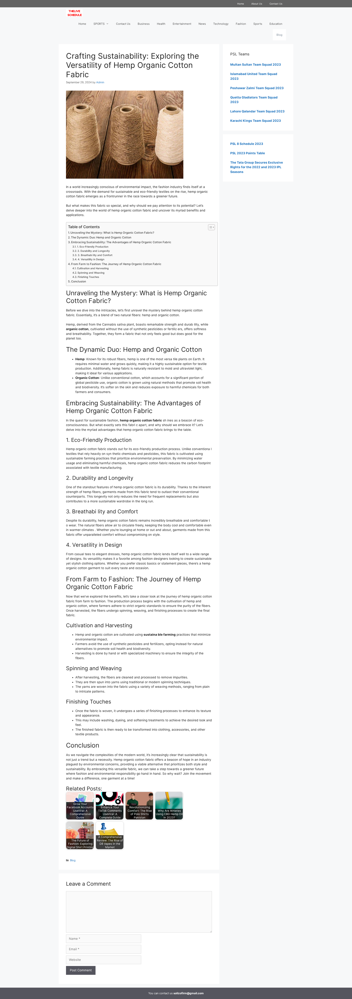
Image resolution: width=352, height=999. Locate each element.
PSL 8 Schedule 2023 (246, 144)
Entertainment (182, 23)
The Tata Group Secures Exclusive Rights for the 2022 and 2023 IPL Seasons (256, 167)
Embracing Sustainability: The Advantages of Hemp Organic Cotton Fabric (121, 242)
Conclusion (78, 281)
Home (240, 3)
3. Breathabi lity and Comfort (95, 255)
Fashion (241, 23)
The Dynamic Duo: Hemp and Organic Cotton (101, 237)
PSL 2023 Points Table (247, 153)
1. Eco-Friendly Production (92, 246)
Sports (257, 23)
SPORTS (99, 23)
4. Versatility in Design (91, 259)
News (202, 23)
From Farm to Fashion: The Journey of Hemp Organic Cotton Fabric (116, 264)
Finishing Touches (88, 276)
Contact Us (276, 3)
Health (161, 23)
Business (144, 23)
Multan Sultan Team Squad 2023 (255, 64)
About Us (256, 3)
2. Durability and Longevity (94, 250)
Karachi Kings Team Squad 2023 (255, 121)
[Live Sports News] (75, 12)
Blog (279, 34)
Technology (220, 23)
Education (276, 23)
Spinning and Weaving (91, 272)
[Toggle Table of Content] (209, 227)
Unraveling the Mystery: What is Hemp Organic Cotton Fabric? (112, 232)
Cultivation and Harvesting (93, 268)
